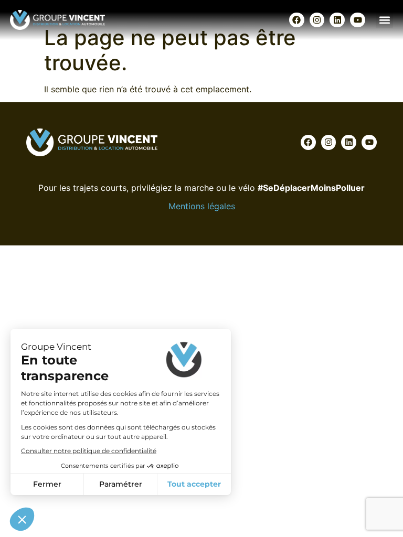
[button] (384, 19)
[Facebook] (296, 20)
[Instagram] (317, 20)
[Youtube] (357, 20)
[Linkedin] (337, 20)
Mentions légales (201, 206)
